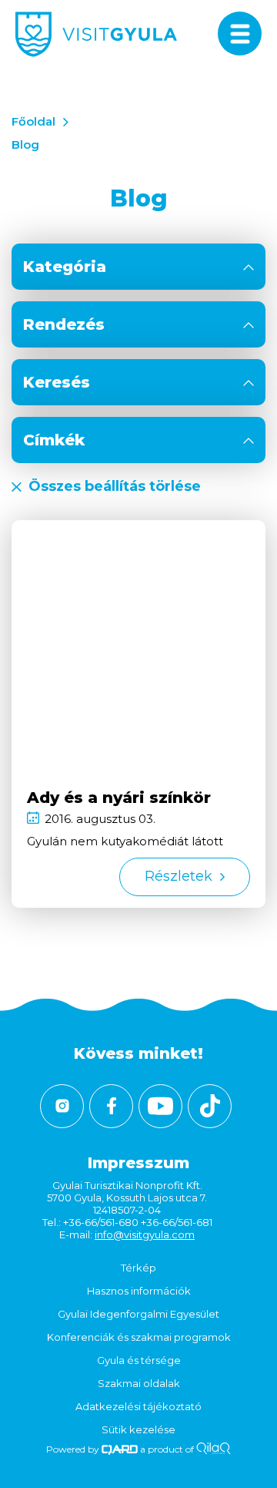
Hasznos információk (139, 1291)
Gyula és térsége (139, 1360)
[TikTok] (210, 1106)
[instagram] (62, 1106)
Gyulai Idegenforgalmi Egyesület (138, 1314)
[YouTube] (160, 1106)
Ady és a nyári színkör (119, 797)
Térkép (138, 1267)
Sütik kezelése (138, 1429)
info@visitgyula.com (145, 1234)
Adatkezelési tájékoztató (138, 1406)
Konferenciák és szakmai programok (139, 1337)
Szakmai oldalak (139, 1383)
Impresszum (138, 1163)
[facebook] (111, 1106)
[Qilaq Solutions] (213, 1449)
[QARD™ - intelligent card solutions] (120, 1449)
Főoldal (33, 121)
